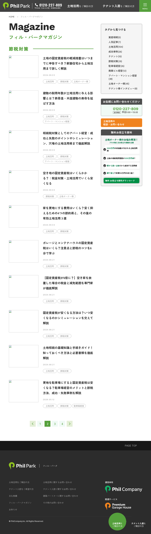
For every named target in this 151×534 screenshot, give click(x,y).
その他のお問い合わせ (53, 502)
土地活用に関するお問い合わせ (57, 482)
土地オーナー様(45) (119, 83)
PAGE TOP (131, 445)
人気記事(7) (115, 42)
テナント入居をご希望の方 (21, 489)
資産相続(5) (115, 37)
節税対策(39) (115, 61)
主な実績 (13, 495)
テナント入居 (118, 6)
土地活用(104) (116, 46)
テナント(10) (115, 56)
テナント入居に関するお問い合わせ (59, 489)
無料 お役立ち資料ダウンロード (120, 180)
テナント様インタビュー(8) (123, 88)
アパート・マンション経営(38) (123, 77)
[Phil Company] (123, 491)
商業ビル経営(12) (117, 70)
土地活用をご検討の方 (19, 482)
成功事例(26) (115, 51)
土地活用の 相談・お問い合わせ (113, 122)
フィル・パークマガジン (20, 502)
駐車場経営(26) (116, 65)
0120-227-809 (50, 5)
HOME (11, 17)
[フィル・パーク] (22, 465)
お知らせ (13, 509)
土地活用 (80, 6)
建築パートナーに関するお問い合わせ (60, 495)
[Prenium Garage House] (118, 508)
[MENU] (145, 6)
